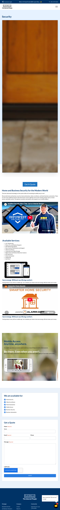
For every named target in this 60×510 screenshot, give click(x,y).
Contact (18, 506)
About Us (18, 508)
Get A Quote (30, 184)
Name (5, 429)
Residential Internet (6, 506)
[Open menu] (56, 7)
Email (7, 435)
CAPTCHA (7, 466)
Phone (32, 435)
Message (8, 442)
